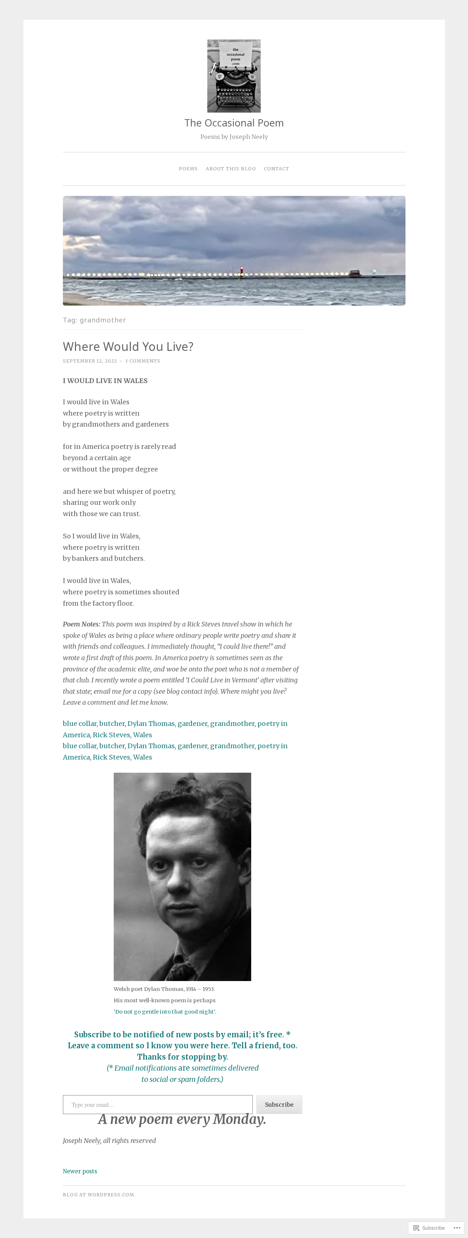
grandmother (232, 723)
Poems (188, 168)
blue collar (80, 723)
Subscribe (279, 1104)
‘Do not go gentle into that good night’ (164, 1011)
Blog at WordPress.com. (99, 1194)
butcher (112, 723)
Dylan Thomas (151, 723)
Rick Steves (111, 735)
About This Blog (231, 168)
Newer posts (80, 1171)
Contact (276, 168)
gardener (192, 723)
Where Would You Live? (128, 346)
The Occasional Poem (234, 122)
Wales (142, 735)
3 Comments (143, 361)
